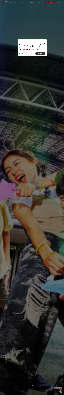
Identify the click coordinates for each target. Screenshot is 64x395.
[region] (32, 47)
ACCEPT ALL (40, 53)
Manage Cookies (22, 53)
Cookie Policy (24, 49)
